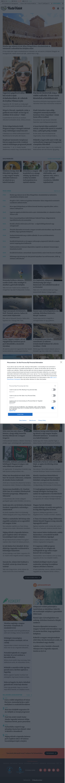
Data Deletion (23, 420)
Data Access (32, 420)
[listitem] (32, 386)
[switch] (53, 389)
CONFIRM (20, 414)
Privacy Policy (42, 420)
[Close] (61, 362)
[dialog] (32, 391)
